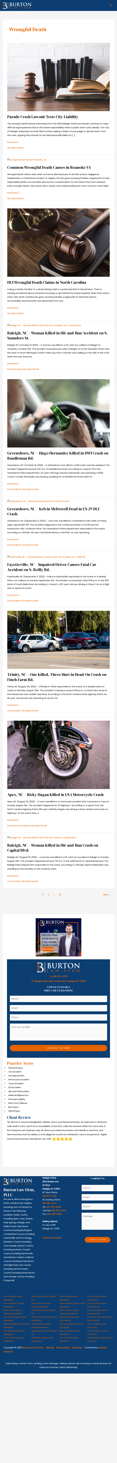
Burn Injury (13, 1107)
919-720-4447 (50, 1203)
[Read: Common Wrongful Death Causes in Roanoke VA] (26, 159)
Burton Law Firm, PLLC (33, 1347)
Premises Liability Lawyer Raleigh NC (15, 1319)
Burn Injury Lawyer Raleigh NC (43, 1312)
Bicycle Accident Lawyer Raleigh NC (43, 1339)
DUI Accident (14, 1087)
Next (107, 894)
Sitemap (50, 1347)
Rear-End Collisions (17, 1103)
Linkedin (57, 1237)
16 (60, 894)
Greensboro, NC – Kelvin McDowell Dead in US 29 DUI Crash (53, 511)
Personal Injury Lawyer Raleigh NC (14, 1305)
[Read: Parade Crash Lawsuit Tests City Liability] (58, 76)
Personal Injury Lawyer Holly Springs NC (72, 1305)
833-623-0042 (59, 1210)
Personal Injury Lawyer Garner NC (97, 1332)
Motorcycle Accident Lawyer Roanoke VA (69, 1312)
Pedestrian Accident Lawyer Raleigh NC (44, 1319)
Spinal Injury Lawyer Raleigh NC (44, 1332)
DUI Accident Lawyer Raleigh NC (68, 1298)
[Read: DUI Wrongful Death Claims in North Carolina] (58, 242)
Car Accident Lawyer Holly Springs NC (71, 1326)
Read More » (13, 142)
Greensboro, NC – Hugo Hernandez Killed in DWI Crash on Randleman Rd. (57, 455)
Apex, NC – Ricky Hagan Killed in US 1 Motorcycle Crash (55, 794)
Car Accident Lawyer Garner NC (96, 1326)
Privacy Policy (63, 1347)
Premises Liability (16, 1099)
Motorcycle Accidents (18, 825)
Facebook (47, 1237)
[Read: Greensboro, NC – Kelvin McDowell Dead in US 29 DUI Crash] (38, 501)
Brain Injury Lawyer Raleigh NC (44, 1298)
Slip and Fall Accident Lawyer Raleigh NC (41, 1326)
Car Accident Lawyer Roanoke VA (69, 1319)
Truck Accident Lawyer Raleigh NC (14, 1339)
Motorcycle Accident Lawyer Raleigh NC (41, 1305)
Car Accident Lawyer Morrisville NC (96, 1305)
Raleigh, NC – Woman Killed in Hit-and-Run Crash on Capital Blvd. (52, 848)
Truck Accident (16, 1083)
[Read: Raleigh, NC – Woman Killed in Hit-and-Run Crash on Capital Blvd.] (41, 837)
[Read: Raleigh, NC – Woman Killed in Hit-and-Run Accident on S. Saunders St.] (44, 325)
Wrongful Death (15, 147)
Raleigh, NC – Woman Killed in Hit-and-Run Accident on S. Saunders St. (57, 335)
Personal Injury (14, 369)
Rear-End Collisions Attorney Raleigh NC (13, 1312)
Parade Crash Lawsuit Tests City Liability (42, 116)
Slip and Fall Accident (18, 1091)
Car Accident (14, 710)
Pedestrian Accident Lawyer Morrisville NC (100, 1319)
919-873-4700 (49, 1196)
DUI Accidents (14, 489)
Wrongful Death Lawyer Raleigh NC (14, 1332)
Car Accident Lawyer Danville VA (69, 1339)
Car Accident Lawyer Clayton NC (96, 1298)
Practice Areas (20, 1063)
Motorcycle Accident (18, 1079)
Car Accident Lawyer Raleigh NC (13, 1298)
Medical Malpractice (18, 1095)
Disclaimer (77, 1347)
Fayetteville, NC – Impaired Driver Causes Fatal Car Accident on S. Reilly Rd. (51, 567)
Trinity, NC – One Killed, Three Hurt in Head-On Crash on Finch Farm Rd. (56, 677)
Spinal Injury (14, 1111)
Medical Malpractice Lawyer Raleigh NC (17, 1326)
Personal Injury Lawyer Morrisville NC (97, 1312)
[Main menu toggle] (111, 5)
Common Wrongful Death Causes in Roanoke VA (49, 167)
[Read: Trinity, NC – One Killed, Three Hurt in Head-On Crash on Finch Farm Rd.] (58, 639)
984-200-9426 (54, 1214)
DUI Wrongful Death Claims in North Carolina (46, 282)
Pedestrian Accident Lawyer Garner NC (100, 1339)
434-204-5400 (53, 1207)
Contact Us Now (58, 1048)
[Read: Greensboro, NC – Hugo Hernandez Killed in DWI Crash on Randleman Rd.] (58, 413)
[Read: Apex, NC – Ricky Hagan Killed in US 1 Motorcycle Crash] (58, 754)
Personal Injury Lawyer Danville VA (69, 1332)
